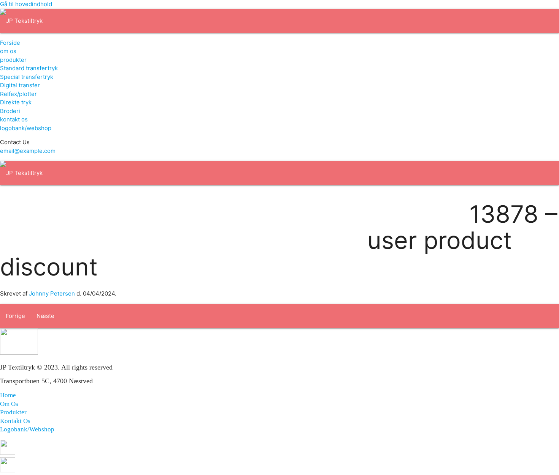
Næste (45, 315)
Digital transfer (20, 85)
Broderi (10, 111)
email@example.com (28, 150)
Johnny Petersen (52, 293)
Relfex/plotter (18, 94)
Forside (10, 42)
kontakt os (14, 119)
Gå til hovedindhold (26, 4)
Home (8, 395)
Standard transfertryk (29, 68)
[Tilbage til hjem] (21, 20)
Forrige (15, 315)
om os (8, 51)
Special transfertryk (26, 76)
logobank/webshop (25, 128)
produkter (13, 59)
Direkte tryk (16, 102)
